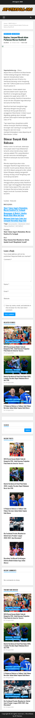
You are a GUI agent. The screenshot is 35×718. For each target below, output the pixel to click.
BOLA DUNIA (17, 340)
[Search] (30, 17)
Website (6, 298)
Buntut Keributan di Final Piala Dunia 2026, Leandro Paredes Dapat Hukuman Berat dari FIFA (17, 365)
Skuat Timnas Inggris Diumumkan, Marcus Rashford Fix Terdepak (16, 209)
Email (6, 291)
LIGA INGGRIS (15, 34)
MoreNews (29, 714)
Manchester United (24, 224)
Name (6, 284)
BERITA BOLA (7, 34)
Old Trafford (19, 226)
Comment (8, 259)
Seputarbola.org (10, 70)
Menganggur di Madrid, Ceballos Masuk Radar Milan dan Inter (15, 214)
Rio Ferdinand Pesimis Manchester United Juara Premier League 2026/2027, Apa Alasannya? (15, 535)
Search (6, 425)
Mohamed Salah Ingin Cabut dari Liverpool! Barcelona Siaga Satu (15, 219)
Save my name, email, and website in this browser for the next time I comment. (18, 307)
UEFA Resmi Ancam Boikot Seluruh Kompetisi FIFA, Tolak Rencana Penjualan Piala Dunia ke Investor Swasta (17, 335)
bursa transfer (13, 224)
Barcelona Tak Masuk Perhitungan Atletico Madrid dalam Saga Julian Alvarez (14, 560)
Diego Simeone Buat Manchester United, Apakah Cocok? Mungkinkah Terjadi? (16, 240)
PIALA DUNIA (24, 342)
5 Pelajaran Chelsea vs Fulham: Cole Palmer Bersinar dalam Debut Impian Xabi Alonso (17, 394)
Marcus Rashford (9, 226)
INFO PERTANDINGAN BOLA (12, 342)
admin (7, 42)
